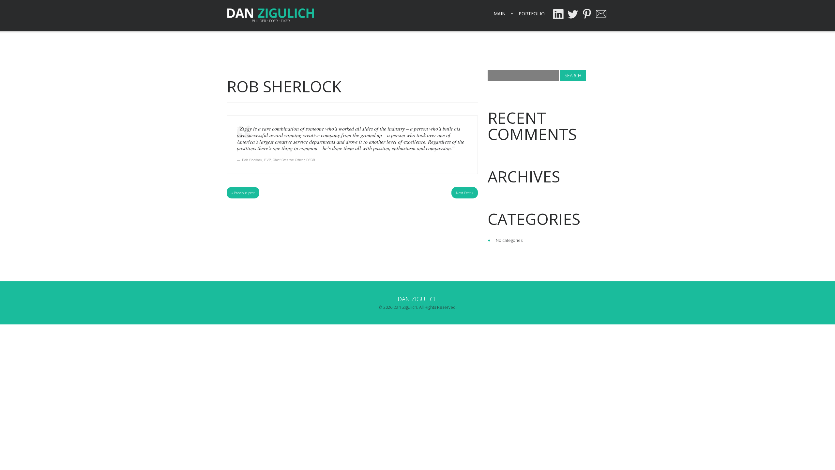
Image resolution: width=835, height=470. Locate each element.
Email (601, 14)
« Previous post (243, 192)
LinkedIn (558, 14)
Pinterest (587, 14)
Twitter (572, 14)
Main (499, 13)
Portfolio (532, 13)
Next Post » (464, 192)
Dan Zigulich (418, 299)
